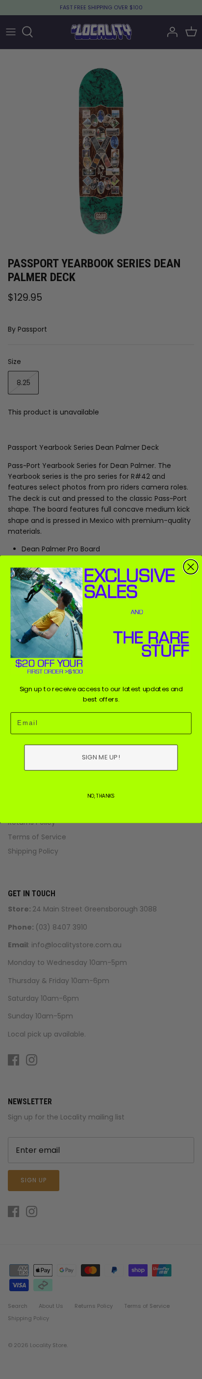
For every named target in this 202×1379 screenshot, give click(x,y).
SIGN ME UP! (101, 757)
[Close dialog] (190, 567)
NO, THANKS (101, 796)
